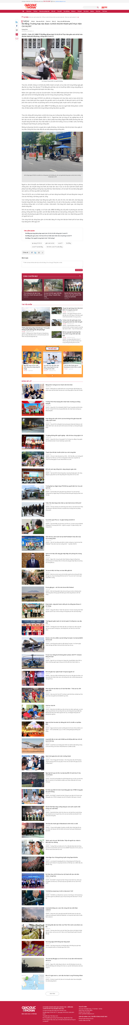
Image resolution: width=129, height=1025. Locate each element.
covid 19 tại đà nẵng (37, 247)
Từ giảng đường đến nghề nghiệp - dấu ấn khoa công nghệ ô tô (64, 435)
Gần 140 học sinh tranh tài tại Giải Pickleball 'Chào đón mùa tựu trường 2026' (63, 537)
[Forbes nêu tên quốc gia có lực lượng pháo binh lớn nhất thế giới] (57, 322)
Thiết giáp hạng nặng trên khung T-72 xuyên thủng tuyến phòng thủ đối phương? (36, 329)
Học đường (66, 11)
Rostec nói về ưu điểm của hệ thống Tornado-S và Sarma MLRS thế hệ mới (64, 639)
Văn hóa (98, 11)
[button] (52, 375)
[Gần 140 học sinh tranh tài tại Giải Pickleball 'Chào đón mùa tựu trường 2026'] (33, 543)
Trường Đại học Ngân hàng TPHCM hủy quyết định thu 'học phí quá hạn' (64, 487)
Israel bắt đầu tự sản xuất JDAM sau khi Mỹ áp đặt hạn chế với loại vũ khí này (64, 740)
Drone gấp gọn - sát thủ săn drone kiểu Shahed (60, 587)
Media (92, 11)
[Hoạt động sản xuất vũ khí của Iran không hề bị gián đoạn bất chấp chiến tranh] (33, 425)
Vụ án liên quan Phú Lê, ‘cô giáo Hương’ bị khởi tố (60, 520)
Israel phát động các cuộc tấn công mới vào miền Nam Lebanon (62, 909)
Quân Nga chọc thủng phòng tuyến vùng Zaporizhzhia (62, 857)
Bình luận (16, 34)
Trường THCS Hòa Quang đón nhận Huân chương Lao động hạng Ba (63, 402)
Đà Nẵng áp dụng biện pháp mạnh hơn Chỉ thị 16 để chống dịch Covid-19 (46, 233)
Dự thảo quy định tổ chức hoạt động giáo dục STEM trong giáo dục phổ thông (64, 790)
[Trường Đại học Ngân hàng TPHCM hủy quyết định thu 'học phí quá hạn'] (33, 492)
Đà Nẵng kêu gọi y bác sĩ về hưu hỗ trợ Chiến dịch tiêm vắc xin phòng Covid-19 (48, 236)
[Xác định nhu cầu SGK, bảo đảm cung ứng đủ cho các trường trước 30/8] (32, 358)
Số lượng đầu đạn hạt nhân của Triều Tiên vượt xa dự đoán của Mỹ (64, 925)
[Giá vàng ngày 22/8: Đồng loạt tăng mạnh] (73, 285)
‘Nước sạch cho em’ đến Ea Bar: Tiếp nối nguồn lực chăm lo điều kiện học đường (63, 841)
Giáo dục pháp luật (44, 11)
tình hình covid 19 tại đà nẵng (54, 247)
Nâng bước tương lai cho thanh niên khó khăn (59, 385)
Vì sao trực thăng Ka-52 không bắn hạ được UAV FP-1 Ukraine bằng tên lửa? (64, 655)
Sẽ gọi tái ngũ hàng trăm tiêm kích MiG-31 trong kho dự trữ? (73, 309)
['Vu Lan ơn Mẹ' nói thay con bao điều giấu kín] (33, 577)
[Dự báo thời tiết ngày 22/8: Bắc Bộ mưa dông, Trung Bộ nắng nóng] (33, 285)
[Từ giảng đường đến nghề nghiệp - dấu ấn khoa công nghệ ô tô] (33, 442)
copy (42, 252)
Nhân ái (73, 11)
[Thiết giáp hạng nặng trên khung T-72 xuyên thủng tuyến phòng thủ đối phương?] (36, 316)
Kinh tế (54, 21)
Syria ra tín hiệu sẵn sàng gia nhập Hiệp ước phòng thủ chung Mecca (64, 554)
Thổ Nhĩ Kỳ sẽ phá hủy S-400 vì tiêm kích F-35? (59, 891)
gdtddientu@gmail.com (60, 1)
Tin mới (16, 38)
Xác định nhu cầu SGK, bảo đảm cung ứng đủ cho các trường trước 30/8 (31, 367)
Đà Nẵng (68, 243)
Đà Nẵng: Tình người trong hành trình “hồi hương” (40, 238)
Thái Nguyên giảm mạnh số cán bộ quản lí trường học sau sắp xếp (64, 622)
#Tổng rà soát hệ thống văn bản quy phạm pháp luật (40, 17)
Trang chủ (23, 11)
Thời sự (35, 11)
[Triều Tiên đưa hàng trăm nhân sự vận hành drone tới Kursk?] (33, 509)
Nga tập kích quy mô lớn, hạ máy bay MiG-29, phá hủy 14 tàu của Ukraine (63, 774)
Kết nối (53, 11)
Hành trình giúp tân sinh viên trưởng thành (58, 756)
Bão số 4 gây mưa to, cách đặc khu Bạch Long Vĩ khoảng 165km (64, 975)
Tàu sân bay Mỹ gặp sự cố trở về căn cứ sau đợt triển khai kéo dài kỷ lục (64, 959)
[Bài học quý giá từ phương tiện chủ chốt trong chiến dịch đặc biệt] (57, 334)
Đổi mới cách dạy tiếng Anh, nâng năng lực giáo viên (61, 469)
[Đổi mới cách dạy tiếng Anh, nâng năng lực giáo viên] (33, 475)
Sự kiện (26, 17)
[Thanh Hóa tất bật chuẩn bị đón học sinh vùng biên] (33, 458)
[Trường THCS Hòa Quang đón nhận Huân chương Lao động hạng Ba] (33, 408)
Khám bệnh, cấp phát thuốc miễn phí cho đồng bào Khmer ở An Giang (63, 605)
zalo (16, 21)
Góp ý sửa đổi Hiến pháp (63, 21)
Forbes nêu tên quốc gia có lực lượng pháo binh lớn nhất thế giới (72, 321)
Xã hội (33, 21)
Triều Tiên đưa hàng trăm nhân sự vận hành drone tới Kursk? (63, 503)
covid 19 (60, 243)
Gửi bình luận (79, 270)
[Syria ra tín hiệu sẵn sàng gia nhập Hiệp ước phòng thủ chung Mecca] (33, 560)
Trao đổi (59, 11)
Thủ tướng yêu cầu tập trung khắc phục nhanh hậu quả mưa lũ (64, 992)
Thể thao (104, 11)
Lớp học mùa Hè (50, 705)
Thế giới (79, 11)
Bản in (16, 29)
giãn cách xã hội (49, 243)
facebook (16, 25)
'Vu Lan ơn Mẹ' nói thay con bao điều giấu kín (59, 570)
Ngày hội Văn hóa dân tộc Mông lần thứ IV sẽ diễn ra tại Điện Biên (63, 723)
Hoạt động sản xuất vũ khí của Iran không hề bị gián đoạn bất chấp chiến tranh (64, 419)
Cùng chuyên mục (30, 276)
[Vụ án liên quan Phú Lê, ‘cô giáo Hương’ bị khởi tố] (33, 526)
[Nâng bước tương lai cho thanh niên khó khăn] (33, 391)
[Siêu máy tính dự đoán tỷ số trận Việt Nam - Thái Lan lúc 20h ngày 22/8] (72, 358)
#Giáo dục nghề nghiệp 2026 (58, 17)
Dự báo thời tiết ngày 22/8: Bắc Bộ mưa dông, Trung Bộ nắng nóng (32, 295)
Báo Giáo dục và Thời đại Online (31, 6)
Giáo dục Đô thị (40, 21)
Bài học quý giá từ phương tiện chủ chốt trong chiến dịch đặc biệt (72, 333)
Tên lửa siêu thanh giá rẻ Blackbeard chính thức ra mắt (52, 366)
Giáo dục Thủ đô (104, 7)
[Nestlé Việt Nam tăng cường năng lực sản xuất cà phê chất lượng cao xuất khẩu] (53, 285)
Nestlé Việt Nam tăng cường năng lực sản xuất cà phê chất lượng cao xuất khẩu (52, 295)
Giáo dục (28, 11)
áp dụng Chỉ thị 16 (37, 243)
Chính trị (48, 21)
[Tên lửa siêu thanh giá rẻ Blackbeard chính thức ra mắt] (52, 358)
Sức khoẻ (86, 11)
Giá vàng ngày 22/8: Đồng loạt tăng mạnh (72, 294)
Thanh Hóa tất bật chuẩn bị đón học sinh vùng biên (61, 452)
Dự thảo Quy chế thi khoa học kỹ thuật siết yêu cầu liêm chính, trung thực (62, 875)
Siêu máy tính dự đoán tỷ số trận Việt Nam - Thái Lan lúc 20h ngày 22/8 (72, 367)
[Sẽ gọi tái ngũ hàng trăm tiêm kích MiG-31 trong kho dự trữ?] (57, 310)
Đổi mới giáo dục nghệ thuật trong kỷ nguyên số (60, 672)
